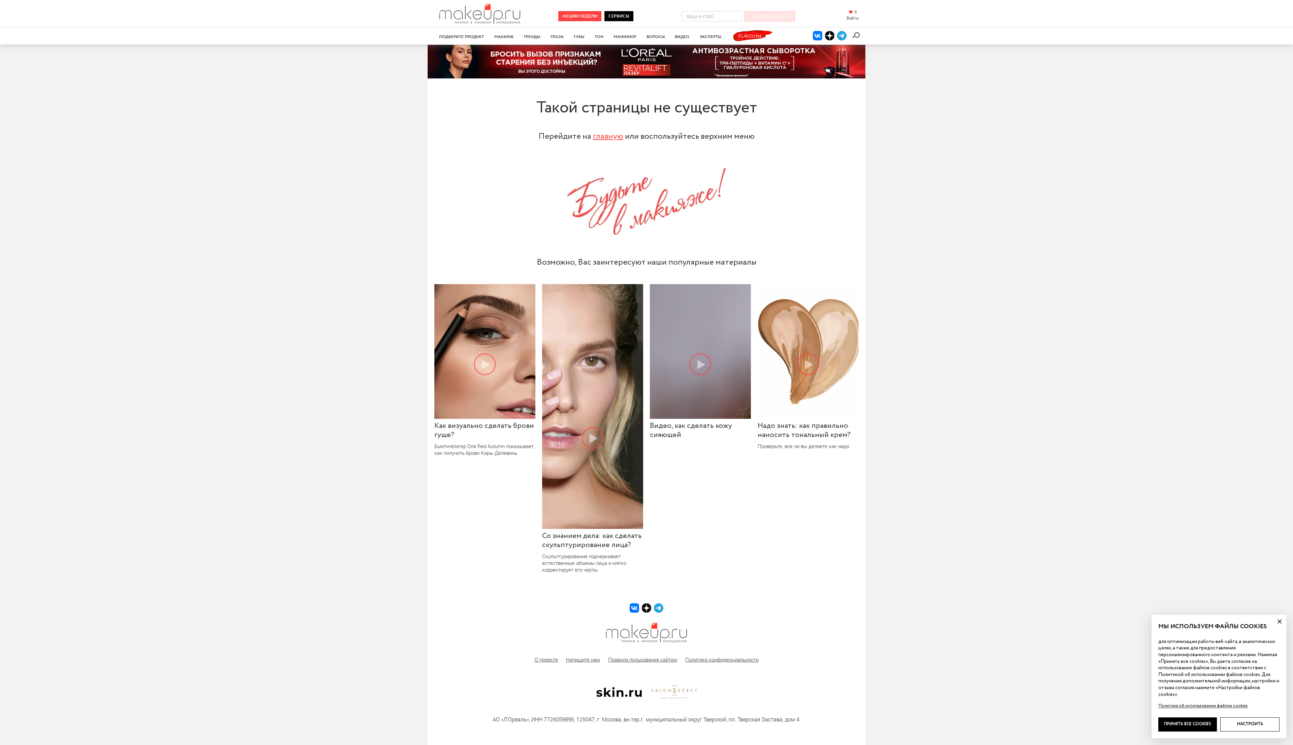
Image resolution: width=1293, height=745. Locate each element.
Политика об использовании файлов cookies (1203, 706)
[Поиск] (857, 35)
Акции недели (579, 16)
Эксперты (710, 37)
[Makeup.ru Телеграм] (842, 35)
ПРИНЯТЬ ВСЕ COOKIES (1187, 724)
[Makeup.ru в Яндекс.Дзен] (829, 35)
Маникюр (625, 37)
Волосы (655, 37)
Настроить (1250, 724)
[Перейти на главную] (479, 21)
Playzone (750, 36)
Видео (682, 37)
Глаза (557, 37)
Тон (599, 37)
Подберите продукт (461, 37)
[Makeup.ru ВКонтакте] (817, 35)
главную (608, 136)
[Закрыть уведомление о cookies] (1279, 621)
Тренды (532, 37)
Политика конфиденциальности (722, 659)
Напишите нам (583, 659)
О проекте (546, 659)
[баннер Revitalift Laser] (646, 61)
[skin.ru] (618, 695)
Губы (579, 37)
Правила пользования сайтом (642, 659)
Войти (853, 18)
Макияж (503, 37)
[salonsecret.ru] (674, 697)
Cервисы (618, 16)
